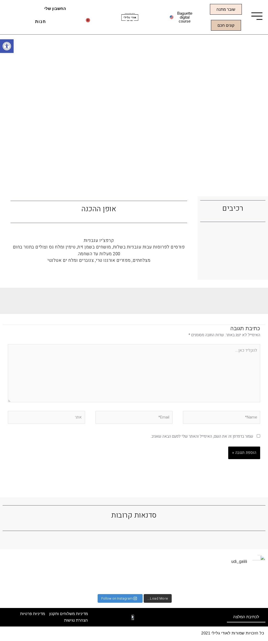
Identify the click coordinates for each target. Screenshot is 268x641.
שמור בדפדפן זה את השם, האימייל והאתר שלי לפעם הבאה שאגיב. (201, 436)
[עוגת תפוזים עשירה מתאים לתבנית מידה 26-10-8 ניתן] (251, 581)
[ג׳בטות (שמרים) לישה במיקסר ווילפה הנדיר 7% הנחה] (16, 581)
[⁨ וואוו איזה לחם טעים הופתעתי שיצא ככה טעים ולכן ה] (75, 581)
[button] (7, 46)
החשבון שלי (55, 8)
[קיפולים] (222, 581)
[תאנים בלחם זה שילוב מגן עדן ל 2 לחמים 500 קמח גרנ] (104, 581)
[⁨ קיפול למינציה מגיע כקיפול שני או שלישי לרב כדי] (134, 581)
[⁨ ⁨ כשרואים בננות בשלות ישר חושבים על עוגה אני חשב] (193, 581)
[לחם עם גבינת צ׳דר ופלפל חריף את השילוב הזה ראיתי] (163, 581)
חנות (40, 21)
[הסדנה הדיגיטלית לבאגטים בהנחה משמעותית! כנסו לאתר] (45, 581)
